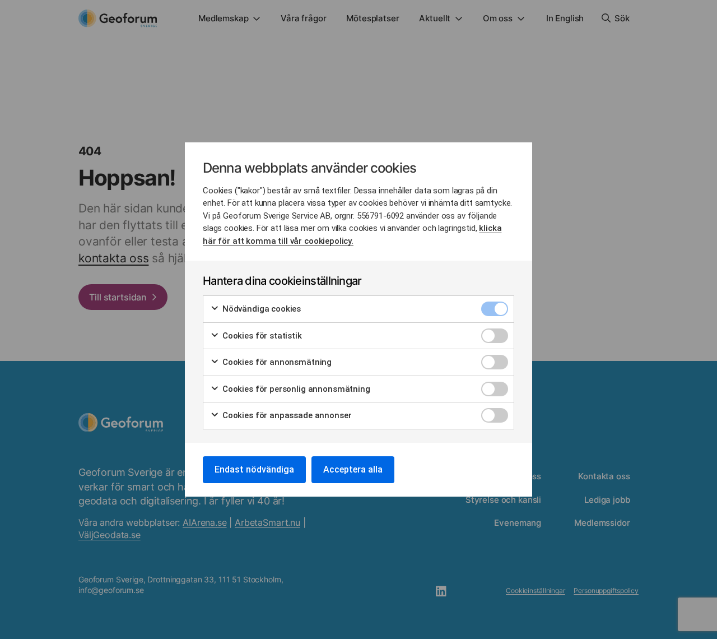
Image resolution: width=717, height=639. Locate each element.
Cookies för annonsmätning (276, 362)
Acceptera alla (353, 469)
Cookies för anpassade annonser (285, 415)
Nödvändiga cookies (260, 309)
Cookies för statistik (261, 336)
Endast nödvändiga (254, 469)
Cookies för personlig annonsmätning (295, 389)
